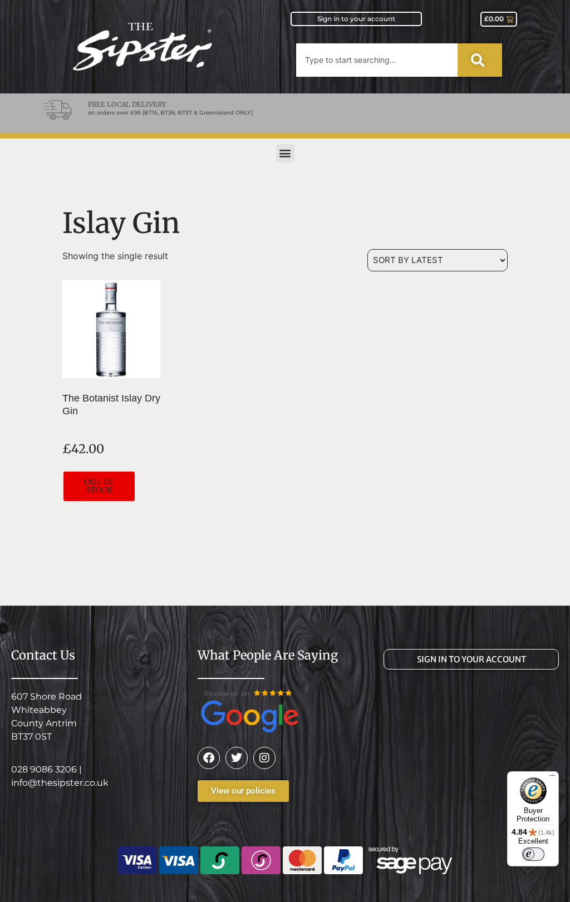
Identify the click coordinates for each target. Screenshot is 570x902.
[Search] (480, 60)
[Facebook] (209, 758)
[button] (285, 153)
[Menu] (552, 778)
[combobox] (377, 60)
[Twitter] (236, 758)
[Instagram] (264, 758)
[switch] (533, 854)
